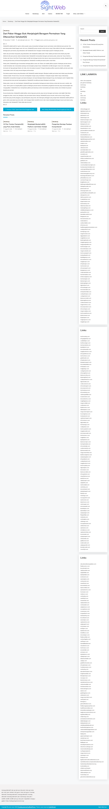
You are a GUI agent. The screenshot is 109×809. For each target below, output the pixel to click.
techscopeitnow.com (85, 313)
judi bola (46, 40)
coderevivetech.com (85, 302)
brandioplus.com (84, 508)
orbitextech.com (84, 695)
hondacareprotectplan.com (87, 167)
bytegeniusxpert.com (85, 362)
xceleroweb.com (84, 543)
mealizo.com (83, 143)
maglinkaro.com (84, 437)
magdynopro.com (85, 261)
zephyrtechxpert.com (86, 418)
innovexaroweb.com (85, 433)
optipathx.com (84, 482)
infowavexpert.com (85, 268)
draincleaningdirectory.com (87, 173)
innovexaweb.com (85, 506)
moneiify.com (84, 154)
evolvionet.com (84, 577)
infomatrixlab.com (85, 446)
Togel (68, 13)
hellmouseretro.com (85, 197)
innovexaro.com (84, 470)
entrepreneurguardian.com (87, 731)
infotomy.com (84, 225)
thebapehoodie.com (85, 186)
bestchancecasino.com (86, 740)
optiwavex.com (84, 528)
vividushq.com (84, 517)
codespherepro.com (85, 294)
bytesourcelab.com (85, 472)
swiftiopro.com (84, 641)
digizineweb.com (84, 381)
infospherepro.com (85, 665)
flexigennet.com (84, 216)
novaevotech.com (85, 396)
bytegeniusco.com (85, 270)
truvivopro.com (84, 592)
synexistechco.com (85, 590)
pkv (8, 792)
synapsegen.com (84, 513)
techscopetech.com (85, 429)
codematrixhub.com (85, 272)
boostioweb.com (84, 568)
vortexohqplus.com (85, 639)
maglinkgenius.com (85, 401)
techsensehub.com (85, 345)
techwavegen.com (85, 279)
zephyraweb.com (84, 602)
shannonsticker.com (85, 126)
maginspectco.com (85, 319)
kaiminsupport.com (85, 122)
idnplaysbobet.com (85, 723)
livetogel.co (83, 701)
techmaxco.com (84, 648)
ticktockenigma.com (85, 688)
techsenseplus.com (85, 274)
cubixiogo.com (84, 521)
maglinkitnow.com (85, 238)
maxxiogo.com (84, 495)
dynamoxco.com (84, 502)
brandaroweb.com (85, 547)
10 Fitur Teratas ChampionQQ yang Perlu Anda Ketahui (93, 46)
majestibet (27, 799)
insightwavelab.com (85, 673)
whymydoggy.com (85, 109)
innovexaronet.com (85, 388)
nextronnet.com (84, 500)
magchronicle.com (85, 233)
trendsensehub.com (85, 686)
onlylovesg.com (84, 716)
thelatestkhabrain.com (86, 137)
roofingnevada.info (85, 751)
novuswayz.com (84, 626)
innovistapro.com (85, 635)
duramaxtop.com (84, 203)
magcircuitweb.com (85, 251)
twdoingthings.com (85, 208)
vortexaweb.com (84, 605)
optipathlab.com (84, 572)
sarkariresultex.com (85, 141)
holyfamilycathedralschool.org (88, 764)
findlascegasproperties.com (87, 706)
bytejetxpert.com (84, 317)
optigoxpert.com (84, 624)
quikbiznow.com (84, 540)
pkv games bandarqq (85, 82)
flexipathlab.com (84, 515)
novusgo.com (84, 678)
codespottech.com (85, 229)
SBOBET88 (59, 13)
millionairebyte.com (85, 772)
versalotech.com (84, 645)
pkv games (52, 40)
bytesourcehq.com (85, 375)
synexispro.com (84, 755)
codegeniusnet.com (85, 371)
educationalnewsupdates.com (88, 564)
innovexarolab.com (85, 289)
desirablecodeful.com (86, 214)
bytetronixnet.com (85, 315)
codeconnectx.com (85, 384)
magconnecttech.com (86, 697)
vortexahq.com (84, 596)
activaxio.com (84, 652)
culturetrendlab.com (85, 684)
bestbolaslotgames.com (86, 727)
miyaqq (32, 799)
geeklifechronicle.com (86, 663)
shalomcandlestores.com (87, 158)
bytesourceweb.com (85, 298)
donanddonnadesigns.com (87, 710)
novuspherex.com (85, 609)
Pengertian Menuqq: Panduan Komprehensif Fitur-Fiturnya (94, 61)
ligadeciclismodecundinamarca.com (89, 759)
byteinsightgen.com (85, 283)
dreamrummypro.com (86, 119)
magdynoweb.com (85, 431)
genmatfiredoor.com (85, 703)
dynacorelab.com (84, 587)
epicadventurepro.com (86, 671)
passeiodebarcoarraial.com (87, 130)
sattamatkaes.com (85, 162)
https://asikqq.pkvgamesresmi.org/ (15, 801)
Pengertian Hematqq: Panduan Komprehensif (94, 65)
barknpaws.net (84, 145)
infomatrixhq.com (85, 392)
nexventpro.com (84, 620)
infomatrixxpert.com (85, 386)
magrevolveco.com (85, 304)
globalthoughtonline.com (86, 152)
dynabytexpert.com (85, 491)
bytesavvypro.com (85, 281)
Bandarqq (36, 13)
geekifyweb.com (84, 358)
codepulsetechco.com (86, 379)
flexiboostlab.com (85, 637)
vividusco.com (84, 594)
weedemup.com (84, 738)
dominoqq (83, 85)
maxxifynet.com (84, 583)
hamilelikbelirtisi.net (85, 643)
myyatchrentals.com (85, 156)
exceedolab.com (84, 650)
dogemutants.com (85, 201)
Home (27, 13)
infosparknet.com (85, 474)
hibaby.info (83, 734)
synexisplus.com (84, 579)
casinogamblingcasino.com (87, 169)
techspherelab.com (85, 444)
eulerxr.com (83, 691)
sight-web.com (102, 807)
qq (81, 89)
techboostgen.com (85, 343)
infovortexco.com (85, 420)
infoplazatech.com (85, 360)
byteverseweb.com (85, 450)
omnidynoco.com (85, 530)
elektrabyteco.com (85, 409)
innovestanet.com (85, 489)
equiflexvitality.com (85, 714)
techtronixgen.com (85, 246)
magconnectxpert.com (86, 411)
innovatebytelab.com (85, 364)
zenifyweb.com (84, 699)
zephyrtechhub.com (85, 532)
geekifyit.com (83, 160)
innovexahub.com (85, 585)
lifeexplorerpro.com (85, 676)
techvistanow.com (85, 390)
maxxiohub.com (84, 600)
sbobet (12, 792)
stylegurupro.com (85, 656)
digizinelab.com (84, 422)
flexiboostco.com (85, 566)
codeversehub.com (85, 448)
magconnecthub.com (86, 452)
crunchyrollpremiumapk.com (87, 165)
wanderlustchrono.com (86, 682)
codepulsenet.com (85, 461)
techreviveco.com (85, 435)
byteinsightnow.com (85, 300)
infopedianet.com (85, 459)
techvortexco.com (85, 356)
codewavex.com (84, 405)
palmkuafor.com (84, 115)
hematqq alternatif (12, 794)
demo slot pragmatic (85, 80)
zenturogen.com (84, 504)
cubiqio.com (83, 660)
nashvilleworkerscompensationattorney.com (92, 761)
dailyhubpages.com (85, 721)
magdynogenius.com (85, 242)
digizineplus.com (84, 467)
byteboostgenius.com (86, 454)
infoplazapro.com (85, 264)
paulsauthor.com (84, 212)
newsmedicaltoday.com (86, 749)
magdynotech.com (85, 463)
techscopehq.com (85, 465)
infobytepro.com (84, 366)
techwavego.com (84, 424)
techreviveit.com (84, 266)
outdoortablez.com (85, 223)
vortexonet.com (84, 581)
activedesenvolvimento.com (87, 719)
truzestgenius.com (85, 414)
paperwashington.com (86, 736)
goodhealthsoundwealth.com (88, 193)
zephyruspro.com (85, 480)
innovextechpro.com (85, 248)
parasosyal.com (84, 188)
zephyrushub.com (85, 570)
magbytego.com (84, 368)
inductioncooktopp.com (86, 746)
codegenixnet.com (85, 296)
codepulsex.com (84, 427)
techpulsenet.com (85, 416)
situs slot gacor (25, 792)
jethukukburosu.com (85, 178)
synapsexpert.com (85, 536)
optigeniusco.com (85, 607)
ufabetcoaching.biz (85, 768)
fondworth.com (84, 132)
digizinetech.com (84, 285)
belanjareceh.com (85, 124)
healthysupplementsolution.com (88, 227)
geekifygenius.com (85, 693)
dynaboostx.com (84, 630)
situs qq (28, 790)
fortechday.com (84, 774)
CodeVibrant (52, 807)
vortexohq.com (84, 669)
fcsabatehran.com (85, 199)
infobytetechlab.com (85, 291)
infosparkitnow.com (85, 353)
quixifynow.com (84, 478)
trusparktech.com (85, 613)
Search (82, 29)
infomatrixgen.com (85, 287)
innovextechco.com (85, 399)
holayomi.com (84, 757)
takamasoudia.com (85, 205)
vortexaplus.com (84, 519)
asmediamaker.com (85, 150)
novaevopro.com (84, 611)
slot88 (3, 799)
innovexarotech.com (85, 307)
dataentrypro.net (84, 117)
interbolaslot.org (84, 113)
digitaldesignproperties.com (87, 139)
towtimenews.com (85, 171)
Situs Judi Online (78, 13)
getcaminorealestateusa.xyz (87, 777)
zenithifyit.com (84, 598)
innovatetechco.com (85, 259)
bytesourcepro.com (85, 442)
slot (56, 40)
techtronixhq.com (85, 336)
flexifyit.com (83, 493)
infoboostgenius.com (86, 276)
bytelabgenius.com (85, 257)
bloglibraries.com (84, 182)
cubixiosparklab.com (85, 394)
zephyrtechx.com (84, 622)
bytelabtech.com (84, 347)
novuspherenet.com (85, 523)
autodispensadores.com (86, 744)
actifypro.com (84, 628)
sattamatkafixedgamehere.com (88, 729)
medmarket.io (84, 221)
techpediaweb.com (85, 255)
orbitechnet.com (84, 525)
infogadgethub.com (85, 338)
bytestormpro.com (85, 680)
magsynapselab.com (85, 244)
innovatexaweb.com (85, 349)
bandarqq (82, 87)
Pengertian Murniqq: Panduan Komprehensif (94, 56)
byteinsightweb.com (85, 240)
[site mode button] (106, 5)
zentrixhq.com (84, 487)
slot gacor (17, 792)
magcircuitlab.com (85, 403)
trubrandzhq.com (84, 615)
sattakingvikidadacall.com (87, 725)
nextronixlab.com (84, 485)
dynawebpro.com (84, 510)
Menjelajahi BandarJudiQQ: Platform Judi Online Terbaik (93, 52)
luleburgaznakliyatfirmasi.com (88, 184)
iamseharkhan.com (85, 135)
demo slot (83, 95)
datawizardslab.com (85, 658)
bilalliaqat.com (84, 742)
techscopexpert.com (85, 253)
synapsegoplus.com (85, 457)
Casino (50, 13)
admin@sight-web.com (24, 40)
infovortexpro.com (85, 309)
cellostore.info (84, 147)
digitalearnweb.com (85, 111)
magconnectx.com (85, 753)
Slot (43, 13)
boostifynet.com (84, 617)
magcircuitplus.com (85, 311)
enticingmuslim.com (85, 190)
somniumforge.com (85, 180)
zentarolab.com (84, 538)
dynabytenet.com (84, 439)
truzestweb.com (84, 534)
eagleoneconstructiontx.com (88, 712)
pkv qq (13, 790)
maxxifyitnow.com (85, 476)
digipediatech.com (85, 236)
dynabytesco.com (85, 654)
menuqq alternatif (6, 790)
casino (41, 40)
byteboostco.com (85, 407)
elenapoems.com (85, 195)
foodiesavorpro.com (85, 667)
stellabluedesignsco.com (86, 210)
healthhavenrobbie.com (86, 708)
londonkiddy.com (84, 766)
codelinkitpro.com (85, 341)
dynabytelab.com (84, 574)
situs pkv (22, 790)
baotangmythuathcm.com (87, 175)
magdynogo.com (84, 322)
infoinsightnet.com (85, 373)
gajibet (3, 801)
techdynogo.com (84, 231)
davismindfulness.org (86, 770)
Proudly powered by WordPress (27, 807)
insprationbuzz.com (85, 128)
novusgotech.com (85, 497)
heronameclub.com (85, 218)
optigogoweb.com (85, 545)
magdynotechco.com (86, 351)
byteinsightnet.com (85, 377)
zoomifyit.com (84, 549)
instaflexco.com (84, 633)
